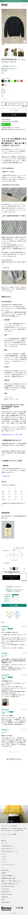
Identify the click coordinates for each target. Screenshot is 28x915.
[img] (5, 626)
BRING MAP (4, 897)
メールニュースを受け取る (9, 826)
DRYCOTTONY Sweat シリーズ (9, 851)
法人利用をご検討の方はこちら (9, 883)
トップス (3, 856)
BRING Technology (6, 894)
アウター (3, 859)
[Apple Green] (15, 81)
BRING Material (5, 891)
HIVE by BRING (5, 902)
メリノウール (12, 66)
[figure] (4, 568)
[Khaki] (2, 85)
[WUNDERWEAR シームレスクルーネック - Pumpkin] (12, 797)
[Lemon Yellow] (12, 81)
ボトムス (3, 862)
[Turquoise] (9, 81)
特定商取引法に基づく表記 (8, 878)
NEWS (3, 899)
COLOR (5, 78)
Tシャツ (3, 854)
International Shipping (7, 886)
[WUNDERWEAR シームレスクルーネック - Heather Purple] (10, 797)
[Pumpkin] (21, 81)
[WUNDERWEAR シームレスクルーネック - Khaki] (13, 797)
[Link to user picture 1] (5, 702)
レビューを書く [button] (14, 605)
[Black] (2, 81)
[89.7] (10, 614)
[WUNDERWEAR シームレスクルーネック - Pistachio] (3, 797)
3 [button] (14, 752)
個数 (2, 95)
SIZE (2, 89)
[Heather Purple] (18, 81)
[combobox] (14, 568)
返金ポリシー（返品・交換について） (11, 881)
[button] (5, 68)
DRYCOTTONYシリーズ (7, 848)
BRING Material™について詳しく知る (11, 434)
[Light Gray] (6, 85)
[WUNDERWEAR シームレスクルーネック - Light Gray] (15, 797)
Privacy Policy (5, 889)
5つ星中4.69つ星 (18, 590)
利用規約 (3, 873)
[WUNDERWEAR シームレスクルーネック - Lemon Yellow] (7, 797)
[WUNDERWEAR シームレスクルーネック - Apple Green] (8, 797)
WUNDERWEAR (5, 66)
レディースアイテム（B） (8, 864)
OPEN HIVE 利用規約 (6, 875)
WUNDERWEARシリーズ (7, 846)
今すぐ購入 (14, 115)
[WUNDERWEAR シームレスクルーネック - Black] (2, 797)
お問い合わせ (4, 870)
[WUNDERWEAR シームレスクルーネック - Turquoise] (5, 797)
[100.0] (17, 614)
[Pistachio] (6, 81)
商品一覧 (3, 840)
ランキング (4, 843)
